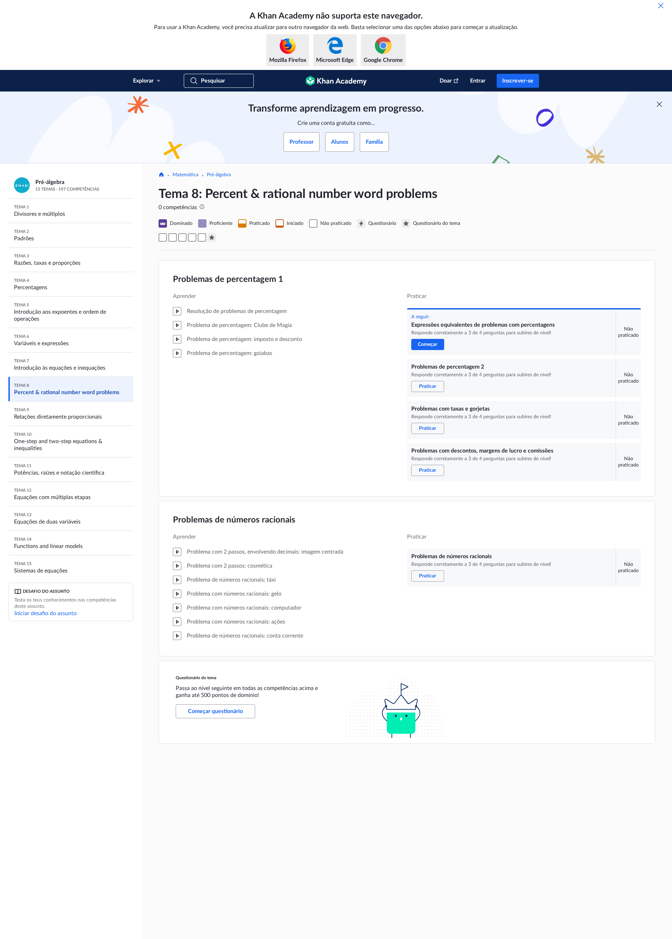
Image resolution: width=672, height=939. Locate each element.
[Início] (161, 175)
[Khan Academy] (336, 80)
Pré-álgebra (219, 174)
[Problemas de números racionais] (202, 237)
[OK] (660, 5)
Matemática (185, 174)
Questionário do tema (196, 678)
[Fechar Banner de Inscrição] (659, 104)
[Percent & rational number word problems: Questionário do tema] (212, 237)
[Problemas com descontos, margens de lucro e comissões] (192, 237)
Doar (446, 81)
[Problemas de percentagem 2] (172, 237)
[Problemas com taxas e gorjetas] (182, 237)
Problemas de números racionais (234, 520)
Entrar (477, 81)
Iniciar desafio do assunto (45, 613)
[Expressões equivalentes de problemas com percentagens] (163, 237)
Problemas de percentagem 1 (228, 279)
